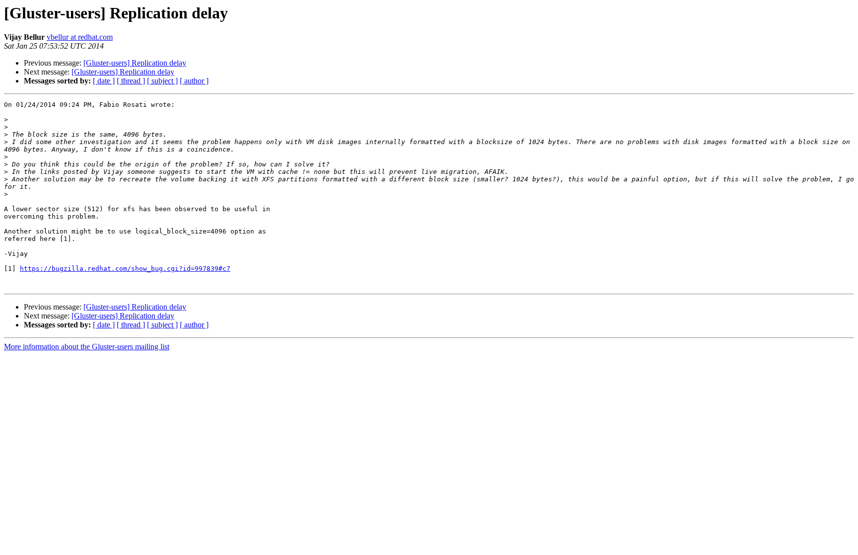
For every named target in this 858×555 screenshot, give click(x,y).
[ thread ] (131, 81)
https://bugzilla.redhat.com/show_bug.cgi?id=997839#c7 (125, 268)
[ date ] (104, 81)
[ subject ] (162, 81)
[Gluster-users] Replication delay (134, 63)
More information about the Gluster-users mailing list (86, 346)
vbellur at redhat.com (80, 37)
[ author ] (194, 81)
